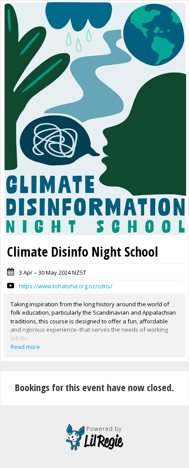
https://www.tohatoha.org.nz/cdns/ (66, 286)
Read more (25, 347)
